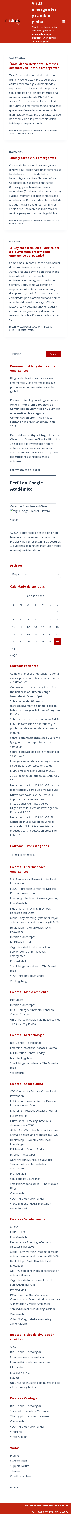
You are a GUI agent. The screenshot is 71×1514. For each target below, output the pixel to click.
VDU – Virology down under (27, 976)
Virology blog (18, 981)
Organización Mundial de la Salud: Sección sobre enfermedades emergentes (31, 952)
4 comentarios (25, 133)
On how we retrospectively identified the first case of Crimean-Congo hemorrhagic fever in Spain (33, 692)
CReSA (14, 1227)
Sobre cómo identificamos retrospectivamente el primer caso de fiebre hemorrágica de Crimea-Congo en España (35, 707)
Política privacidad (42, 1511)
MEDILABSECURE (21, 942)
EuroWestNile (18, 903)
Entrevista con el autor (25, 470)
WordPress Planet (21, 1476)
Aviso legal (61, 1511)
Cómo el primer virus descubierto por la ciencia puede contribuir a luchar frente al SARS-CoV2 (34, 678)
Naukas (15, 1377)
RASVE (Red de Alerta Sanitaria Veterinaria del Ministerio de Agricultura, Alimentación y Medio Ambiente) (35, 1299)
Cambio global (17, 58)
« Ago (13, 655)
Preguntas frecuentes (55, 1505)
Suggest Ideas (19, 1461)
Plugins (14, 1455)
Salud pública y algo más (25, 1179)
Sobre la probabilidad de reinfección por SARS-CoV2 (34, 754)
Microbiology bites (21, 1058)
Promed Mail (18, 961)
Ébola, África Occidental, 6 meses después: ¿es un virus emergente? (34, 66)
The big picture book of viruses (29, 1416)
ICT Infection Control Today (27, 1053)
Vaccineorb (17, 1073)
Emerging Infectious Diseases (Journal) (34, 898)
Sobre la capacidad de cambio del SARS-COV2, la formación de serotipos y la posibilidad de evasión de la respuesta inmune (34, 726)
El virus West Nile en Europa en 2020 (32, 771)
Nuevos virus (16, 151)
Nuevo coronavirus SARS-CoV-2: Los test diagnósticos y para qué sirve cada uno (35, 788)
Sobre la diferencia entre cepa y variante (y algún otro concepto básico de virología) (35, 742)
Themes (15, 1471)
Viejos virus (15, 241)
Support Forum (19, 1466)
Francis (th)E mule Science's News (30, 1362)
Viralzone (16, 1432)
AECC (13, 1347)
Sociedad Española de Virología (29, 1411)
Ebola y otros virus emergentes (32, 158)
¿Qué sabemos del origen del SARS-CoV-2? (35, 778)
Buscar (54, 354)
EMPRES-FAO (18, 1232)
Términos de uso (31, 1505)
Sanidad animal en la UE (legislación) (32, 1309)
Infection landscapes (23, 937)
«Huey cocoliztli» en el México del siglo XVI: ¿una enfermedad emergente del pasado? (34, 251)
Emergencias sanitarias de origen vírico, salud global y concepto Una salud (34, 763)
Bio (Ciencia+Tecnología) (25, 1043)
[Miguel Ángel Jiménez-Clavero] (30, 511)
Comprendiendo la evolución (27, 1357)
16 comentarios (26, 330)
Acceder (15, 1487)
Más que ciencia (20, 1372)
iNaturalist (16, 1000)
